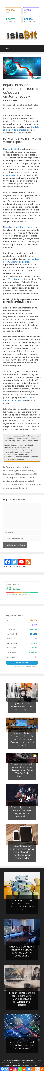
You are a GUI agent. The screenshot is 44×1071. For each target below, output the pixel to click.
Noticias (26, 467)
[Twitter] (14, 562)
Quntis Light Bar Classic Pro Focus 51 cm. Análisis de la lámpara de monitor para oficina (22, 739)
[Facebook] (7, 562)
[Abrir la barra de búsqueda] (41, 48)
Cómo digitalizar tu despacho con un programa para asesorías (22, 811)
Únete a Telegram (22, 663)
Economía (10, 470)
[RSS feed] (28, 562)
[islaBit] (22, 35)
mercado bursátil (28, 474)
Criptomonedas (13, 467)
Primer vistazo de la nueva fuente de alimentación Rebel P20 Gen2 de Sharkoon (22, 770)
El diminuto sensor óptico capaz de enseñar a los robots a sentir (22, 905)
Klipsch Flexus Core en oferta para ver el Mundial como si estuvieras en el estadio (22, 999)
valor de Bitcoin (12, 149)
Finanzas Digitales (24, 470)
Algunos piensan (11, 175)
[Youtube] (21, 562)
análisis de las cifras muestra (19, 227)
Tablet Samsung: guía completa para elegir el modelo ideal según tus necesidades (22, 852)
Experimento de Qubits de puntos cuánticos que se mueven (22, 1045)
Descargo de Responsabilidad (24, 1063)
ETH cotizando (14, 279)
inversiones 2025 (11, 474)
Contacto (35, 1065)
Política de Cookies (23, 1060)
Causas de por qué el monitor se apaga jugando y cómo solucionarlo (21, 951)
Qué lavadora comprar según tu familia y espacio (22, 706)
